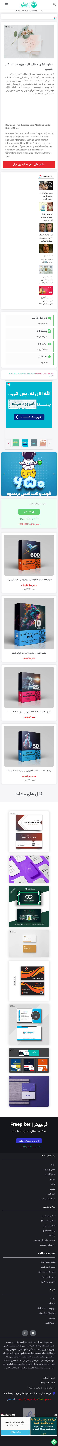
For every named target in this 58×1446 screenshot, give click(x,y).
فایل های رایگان (48, 373)
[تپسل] (55, 18)
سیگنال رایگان (15, 1432)
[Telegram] (33, 1333)
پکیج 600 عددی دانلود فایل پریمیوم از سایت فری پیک (29, 579)
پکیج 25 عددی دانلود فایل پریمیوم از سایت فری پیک (29, 712)
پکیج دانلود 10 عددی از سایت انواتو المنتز (29, 653)
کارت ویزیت (38, 373)
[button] (54, 4)
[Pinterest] (25, 1333)
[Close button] (56, 1415)
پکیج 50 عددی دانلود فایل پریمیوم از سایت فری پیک (29, 771)
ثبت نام (10, 1399)
